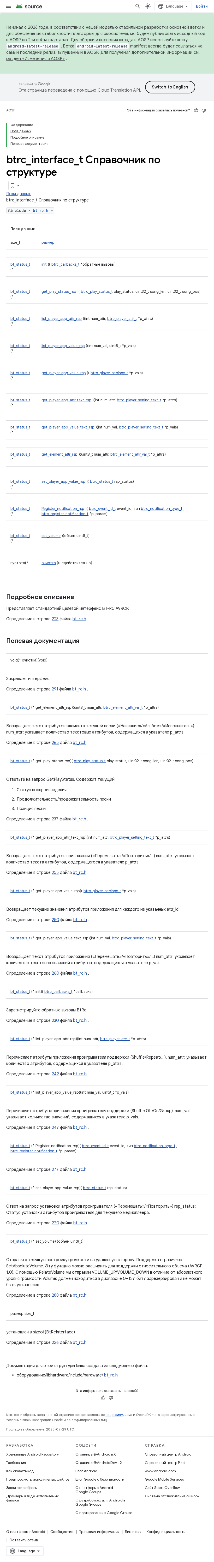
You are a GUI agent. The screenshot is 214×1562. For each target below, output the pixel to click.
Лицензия (133, 1532)
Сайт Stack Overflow (162, 1487)
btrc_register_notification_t (64, 513)
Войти (202, 6)
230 (55, 1020)
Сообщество (62, 1532)
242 (55, 1074)
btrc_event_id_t (102, 508)
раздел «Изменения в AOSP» (35, 58)
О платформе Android (25, 1532)
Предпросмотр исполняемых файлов (37, 1479)
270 (55, 1223)
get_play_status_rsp (58, 291)
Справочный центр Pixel (165, 1462)
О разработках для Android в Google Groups (100, 1502)
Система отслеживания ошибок (172, 1496)
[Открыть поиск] (138, 6)
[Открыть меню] (8, 6)
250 (55, 919)
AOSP (10, 110)
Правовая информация (99, 1532)
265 (55, 742)
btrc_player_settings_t (109, 373)
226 (55, 1342)
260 (55, 973)
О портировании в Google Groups (103, 1512)
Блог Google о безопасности (99, 1479)
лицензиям (114, 1414)
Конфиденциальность (166, 1532)
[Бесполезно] (204, 110)
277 (55, 1169)
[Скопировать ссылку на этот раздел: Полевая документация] (84, 641)
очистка (48, 563)
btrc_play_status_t (97, 291)
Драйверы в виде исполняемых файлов (32, 1498)
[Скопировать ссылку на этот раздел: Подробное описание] (79, 597)
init (44, 264)
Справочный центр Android (168, 1454)
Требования (16, 1462)
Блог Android (86, 1471)
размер (48, 242)
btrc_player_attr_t (122, 318)
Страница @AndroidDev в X (98, 1462)
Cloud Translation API (119, 90)
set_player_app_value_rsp (63, 481)
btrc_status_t (101, 481)
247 (55, 1127)
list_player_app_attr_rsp (61, 318)
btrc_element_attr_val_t (130, 454)
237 (55, 819)
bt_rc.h (40, 210)
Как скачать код (20, 1471)
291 (55, 689)
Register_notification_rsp (62, 508)
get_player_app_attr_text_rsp (66, 400)
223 (55, 619)
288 (55, 1295)
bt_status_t (20, 264)
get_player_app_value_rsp (63, 373)
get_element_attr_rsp (59, 454)
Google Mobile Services (164, 1479)
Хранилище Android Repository (32, 1454)
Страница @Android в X (95, 1454)
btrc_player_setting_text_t (139, 400)
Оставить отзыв (23, 1540)
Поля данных (18, 193)
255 (55, 872)
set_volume (51, 535)
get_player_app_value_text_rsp (67, 427)
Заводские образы (22, 1487)
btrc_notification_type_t (161, 508)
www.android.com (160, 1471)
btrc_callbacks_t (65, 264)
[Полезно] (196, 110)
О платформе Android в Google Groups (95, 1489)
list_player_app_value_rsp (63, 345)
